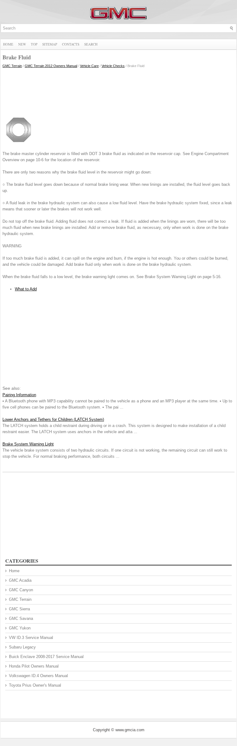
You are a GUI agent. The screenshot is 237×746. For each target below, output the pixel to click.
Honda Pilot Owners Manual (34, 666)
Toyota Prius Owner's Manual (35, 685)
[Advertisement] (118, 90)
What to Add (26, 289)
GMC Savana (21, 618)
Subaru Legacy (22, 647)
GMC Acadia (20, 580)
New (22, 44)
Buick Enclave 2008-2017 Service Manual (46, 656)
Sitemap (49, 44)
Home (8, 44)
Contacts (70, 44)
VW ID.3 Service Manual (31, 637)
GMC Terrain (12, 66)
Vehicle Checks (113, 66)
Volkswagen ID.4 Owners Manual (38, 675)
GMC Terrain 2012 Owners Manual (51, 66)
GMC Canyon (21, 590)
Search (91, 44)
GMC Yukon (20, 628)
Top (34, 44)
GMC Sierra (19, 609)
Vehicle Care (89, 66)
